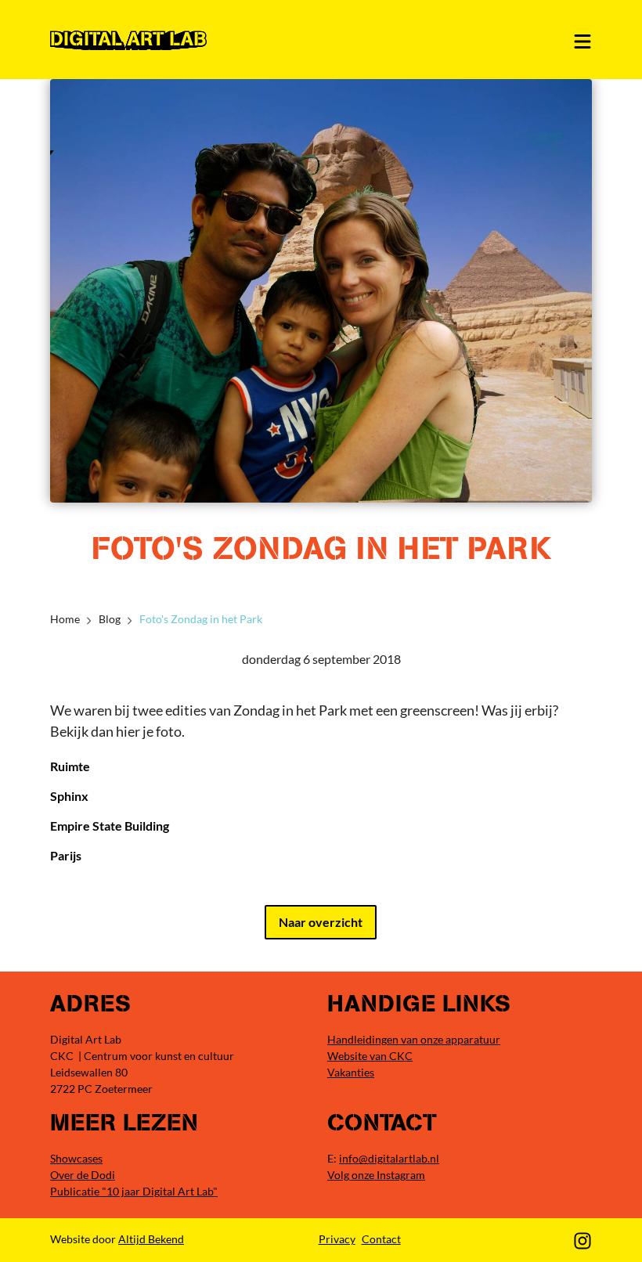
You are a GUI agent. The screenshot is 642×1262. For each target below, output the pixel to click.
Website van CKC (370, 1055)
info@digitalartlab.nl (389, 1158)
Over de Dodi (82, 1174)
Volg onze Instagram (376, 1174)
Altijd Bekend (151, 1239)
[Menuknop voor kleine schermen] (582, 41)
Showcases (76, 1158)
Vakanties (350, 1072)
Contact (381, 1239)
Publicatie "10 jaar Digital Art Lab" (134, 1191)
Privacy (337, 1239)
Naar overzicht (320, 921)
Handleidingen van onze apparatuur (413, 1039)
